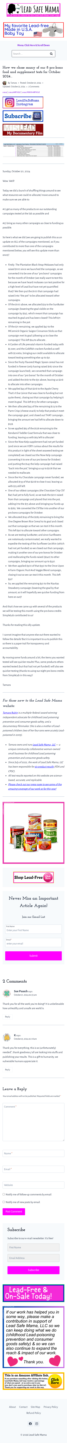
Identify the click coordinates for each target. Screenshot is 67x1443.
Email (9, 940)
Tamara (14, 83)
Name (8, 1153)
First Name (10, 926)
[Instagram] (37, 1424)
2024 (5, 92)
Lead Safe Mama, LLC (44, 744)
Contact (23, 1407)
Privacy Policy (51, 1407)
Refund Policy (33, 1413)
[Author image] (5, 83)
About (12, 1407)
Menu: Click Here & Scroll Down (33, 45)
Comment (10, 1106)
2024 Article (14, 92)
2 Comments (33, 87)
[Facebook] (30, 1424)
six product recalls (44, 766)
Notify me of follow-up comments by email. (29, 1194)
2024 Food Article (31, 92)
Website (8, 1185)
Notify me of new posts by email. (23, 1202)
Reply (7, 1016)
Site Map (35, 1407)
